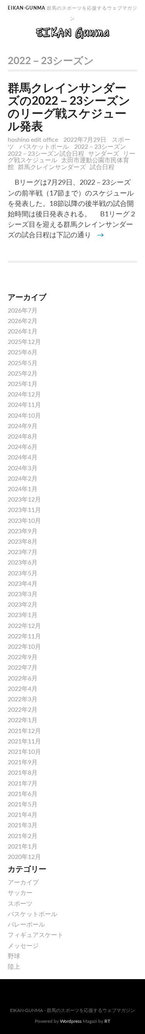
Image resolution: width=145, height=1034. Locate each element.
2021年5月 (23, 804)
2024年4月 (23, 457)
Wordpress (71, 1021)
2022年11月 (24, 635)
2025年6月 (23, 351)
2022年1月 (23, 719)
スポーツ (20, 903)
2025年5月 (23, 362)
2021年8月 (23, 772)
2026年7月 (23, 310)
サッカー (20, 892)
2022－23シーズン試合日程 (46, 153)
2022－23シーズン (100, 146)
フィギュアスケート (35, 934)
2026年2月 (23, 320)
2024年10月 (24, 415)
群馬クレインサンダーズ (52, 166)
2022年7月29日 (85, 139)
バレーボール (26, 924)
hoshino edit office (33, 139)
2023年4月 (23, 583)
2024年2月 (23, 478)
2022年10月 (24, 646)
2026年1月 (23, 331)
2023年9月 (23, 530)
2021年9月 (23, 761)
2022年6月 (23, 678)
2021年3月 (23, 824)
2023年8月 (23, 541)
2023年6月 (23, 562)
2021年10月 (24, 751)
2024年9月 (23, 425)
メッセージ (23, 945)
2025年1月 (23, 383)
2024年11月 (24, 404)
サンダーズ (103, 153)
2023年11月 (24, 509)
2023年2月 (23, 604)
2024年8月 (23, 436)
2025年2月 (23, 373)
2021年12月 (24, 730)
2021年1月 (23, 846)
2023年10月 (24, 520)
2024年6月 (23, 446)
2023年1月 (23, 614)
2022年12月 (24, 625)
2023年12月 (24, 499)
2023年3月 (23, 593)
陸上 (14, 966)
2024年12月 (24, 394)
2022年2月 (23, 709)
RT (107, 1021)
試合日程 (102, 166)
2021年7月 (23, 783)
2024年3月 (23, 467)
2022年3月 (23, 698)
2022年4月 (23, 688)
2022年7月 (23, 667)
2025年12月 (24, 341)
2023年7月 (23, 551)
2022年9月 (23, 656)
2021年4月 (23, 814)
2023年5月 (23, 573)
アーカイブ (23, 882)
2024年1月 (23, 488)
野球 (14, 955)
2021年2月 (23, 835)
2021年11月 (24, 741)
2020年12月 (24, 856)
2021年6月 (23, 793)
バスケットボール (44, 146)
